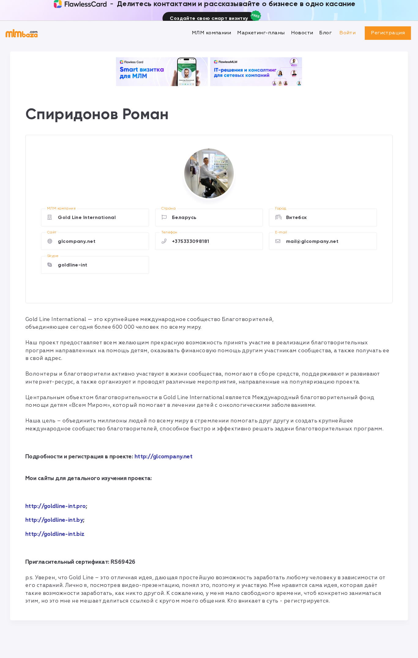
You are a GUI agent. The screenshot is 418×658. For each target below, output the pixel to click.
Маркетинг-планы (261, 33)
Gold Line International (87, 217)
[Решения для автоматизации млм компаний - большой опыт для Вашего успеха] (162, 71)
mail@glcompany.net (312, 241)
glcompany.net (76, 241)
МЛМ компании (211, 33)
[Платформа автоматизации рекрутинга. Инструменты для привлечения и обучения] (256, 71)
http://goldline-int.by (54, 520)
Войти (347, 33)
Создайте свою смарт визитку (209, 18)
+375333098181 (190, 241)
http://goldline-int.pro (55, 506)
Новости (302, 33)
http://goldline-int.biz (55, 534)
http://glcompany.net (164, 456)
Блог (325, 33)
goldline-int (72, 265)
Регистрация (388, 33)
